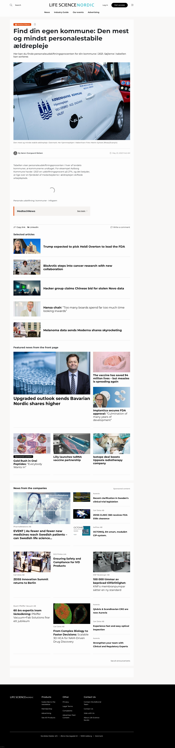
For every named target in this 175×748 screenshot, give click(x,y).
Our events (78, 12)
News (47, 12)
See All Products (48, 718)
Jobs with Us (89, 713)
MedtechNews (23, 24)
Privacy (66, 702)
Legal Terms (68, 706)
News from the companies (30, 488)
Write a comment (121, 227)
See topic (81, 211)
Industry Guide (61, 12)
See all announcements (120, 661)
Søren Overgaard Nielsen (32, 153)
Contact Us (88, 709)
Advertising (93, 12)
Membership (47, 709)
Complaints (67, 711)
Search (18, 5)
